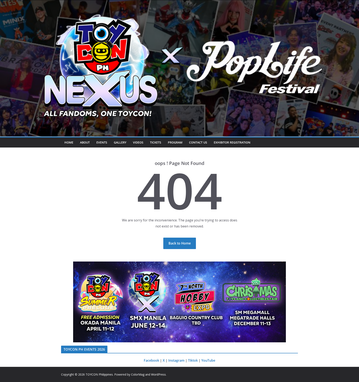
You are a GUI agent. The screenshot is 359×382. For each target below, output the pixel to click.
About (85, 142)
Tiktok (193, 360)
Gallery (120, 142)
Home (68, 142)
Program (175, 142)
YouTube (208, 360)
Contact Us (198, 142)
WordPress (158, 374)
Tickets (155, 142)
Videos (138, 142)
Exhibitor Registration (232, 142)
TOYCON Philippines (99, 374)
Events (101, 142)
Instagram (176, 360)
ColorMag (137, 374)
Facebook (151, 360)
